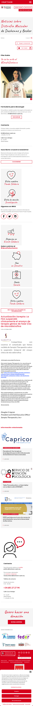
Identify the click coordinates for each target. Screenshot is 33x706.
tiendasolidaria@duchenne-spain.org (14, 575)
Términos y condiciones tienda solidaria (19, 660)
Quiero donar (18, 7)
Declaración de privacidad (18, 704)
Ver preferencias (16, 700)
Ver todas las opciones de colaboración (17, 310)
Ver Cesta (23, 48)
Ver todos (31, 99)
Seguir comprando (24, 43)
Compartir (28, 37)
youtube (26, 653)
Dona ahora (16, 622)
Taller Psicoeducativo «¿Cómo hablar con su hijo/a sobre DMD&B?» (15, 486)
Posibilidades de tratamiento (11, 447)
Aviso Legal (27, 704)
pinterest (19, 655)
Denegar (16, 696)
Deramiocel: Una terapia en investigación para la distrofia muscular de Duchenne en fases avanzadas (16, 452)
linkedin (29, 653)
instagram (24, 653)
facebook (21, 653)
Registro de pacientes (25, 10)
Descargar (16, 117)
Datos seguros (5, 662)
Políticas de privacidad (16, 662)
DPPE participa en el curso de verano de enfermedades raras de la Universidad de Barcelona (16, 519)
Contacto (26, 662)
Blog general (7, 481)
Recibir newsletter (24, 658)
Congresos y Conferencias (10, 514)
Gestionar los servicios (16, 687)
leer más (6, 459)
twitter (19, 653)
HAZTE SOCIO (28, 7)
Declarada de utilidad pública (9, 653)
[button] (30, 672)
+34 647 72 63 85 (6, 2)
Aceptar (16, 691)
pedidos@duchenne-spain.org (12, 569)
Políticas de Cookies (7, 704)
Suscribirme (16, 162)
